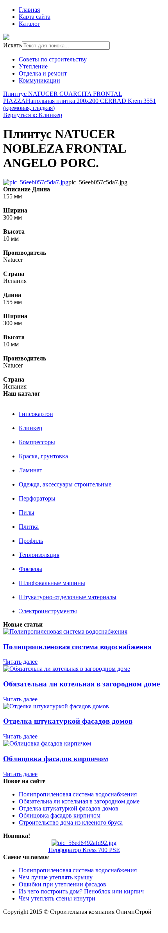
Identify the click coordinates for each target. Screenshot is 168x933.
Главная (29, 9)
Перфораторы (37, 498)
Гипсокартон (36, 414)
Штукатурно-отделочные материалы (67, 597)
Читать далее (20, 661)
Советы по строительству (53, 59)
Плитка (29, 526)
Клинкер (30, 428)
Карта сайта (34, 16)
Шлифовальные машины (52, 583)
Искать (12, 45)
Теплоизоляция (39, 554)
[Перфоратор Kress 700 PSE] (84, 842)
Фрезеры (30, 569)
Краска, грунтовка (43, 456)
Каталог (29, 23)
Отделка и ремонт (43, 73)
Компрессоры (37, 442)
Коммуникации (39, 80)
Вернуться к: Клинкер (32, 115)
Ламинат (30, 470)
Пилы (26, 512)
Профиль (31, 540)
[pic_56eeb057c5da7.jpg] (35, 182)
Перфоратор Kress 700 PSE (84, 850)
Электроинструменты (48, 611)
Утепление (33, 66)
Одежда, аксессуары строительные (65, 484)
